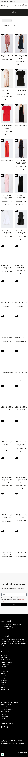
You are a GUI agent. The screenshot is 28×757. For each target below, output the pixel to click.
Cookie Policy (4, 718)
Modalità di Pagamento (7, 707)
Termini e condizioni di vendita (9, 702)
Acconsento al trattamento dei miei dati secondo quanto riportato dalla (13, 599)
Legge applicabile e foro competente (11, 714)
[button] (26, 6)
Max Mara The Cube (6, 660)
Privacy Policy (5, 716)
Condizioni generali (6, 704)
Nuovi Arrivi (4, 655)
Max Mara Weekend (6, 662)
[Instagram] (7, 727)
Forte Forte (4, 680)
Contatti (3, 687)
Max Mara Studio (5, 664)
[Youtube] (5, 727)
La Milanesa (4, 682)
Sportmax (3, 666)
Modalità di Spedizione (7, 709)
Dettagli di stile (5, 689)
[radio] (4, 63)
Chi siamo (3, 685)
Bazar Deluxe (4, 671)
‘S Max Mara (4, 657)
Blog (2, 692)
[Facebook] (2, 727)
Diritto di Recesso (6, 711)
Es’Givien (3, 678)
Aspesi (2, 669)
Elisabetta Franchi (6, 676)
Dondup (3, 673)
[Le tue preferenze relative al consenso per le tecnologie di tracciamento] (2, 754)
